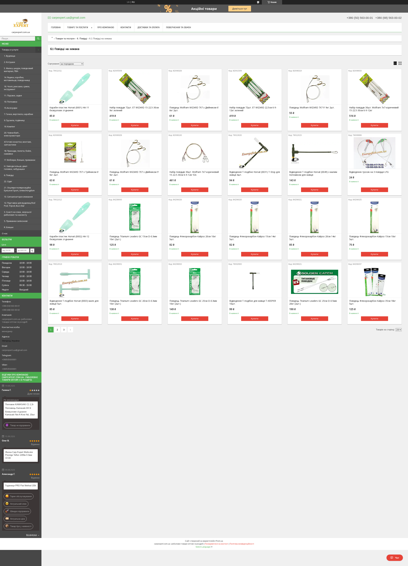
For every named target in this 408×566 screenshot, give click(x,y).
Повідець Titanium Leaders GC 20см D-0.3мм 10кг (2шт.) (133, 302)
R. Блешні (8, 227)
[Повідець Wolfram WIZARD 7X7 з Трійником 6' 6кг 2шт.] (75, 153)
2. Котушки (9, 62)
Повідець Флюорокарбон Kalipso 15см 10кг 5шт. (372, 238)
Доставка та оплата (149, 27)
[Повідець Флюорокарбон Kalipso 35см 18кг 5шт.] (374, 282)
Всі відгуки (31, 534)
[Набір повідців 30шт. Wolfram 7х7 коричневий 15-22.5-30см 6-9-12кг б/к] (195, 153)
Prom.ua (219, 541)
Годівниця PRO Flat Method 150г (20, 485)
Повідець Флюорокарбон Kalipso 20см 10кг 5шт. (192, 238)
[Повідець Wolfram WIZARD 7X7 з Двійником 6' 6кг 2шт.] (195, 88)
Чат (397, 557)
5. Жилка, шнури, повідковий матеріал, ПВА (18, 70)
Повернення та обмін (178, 27)
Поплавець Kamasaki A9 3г (18, 408)
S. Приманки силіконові (16, 221)
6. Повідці (9, 175)
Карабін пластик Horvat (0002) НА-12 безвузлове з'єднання (69, 238)
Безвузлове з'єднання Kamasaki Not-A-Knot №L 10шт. (20, 413)
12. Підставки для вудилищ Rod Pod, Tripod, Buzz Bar (19, 204)
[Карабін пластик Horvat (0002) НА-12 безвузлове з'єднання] (75, 217)
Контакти (125, 27)
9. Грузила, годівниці (14, 120)
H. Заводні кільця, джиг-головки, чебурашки (16, 167)
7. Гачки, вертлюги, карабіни (18, 114)
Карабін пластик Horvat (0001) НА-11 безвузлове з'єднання (69, 109)
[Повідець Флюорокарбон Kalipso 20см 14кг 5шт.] (314, 217)
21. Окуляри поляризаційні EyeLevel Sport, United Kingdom (19, 189)
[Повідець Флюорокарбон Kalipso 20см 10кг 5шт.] (195, 217)
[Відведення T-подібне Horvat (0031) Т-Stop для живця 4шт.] (254, 153)
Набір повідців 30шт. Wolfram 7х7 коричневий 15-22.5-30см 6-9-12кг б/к (194, 173)
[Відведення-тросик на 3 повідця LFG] (374, 153)
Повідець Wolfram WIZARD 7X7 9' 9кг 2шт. (311, 107)
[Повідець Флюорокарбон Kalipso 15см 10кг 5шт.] (374, 217)
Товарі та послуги (77, 27)
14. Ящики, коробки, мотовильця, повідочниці (17, 79)
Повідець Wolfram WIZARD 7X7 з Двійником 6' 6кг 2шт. (194, 109)
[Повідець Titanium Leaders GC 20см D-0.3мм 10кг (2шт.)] (135, 282)
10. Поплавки (10, 101)
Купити (75, 125)
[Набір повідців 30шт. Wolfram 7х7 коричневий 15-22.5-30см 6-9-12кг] (374, 88)
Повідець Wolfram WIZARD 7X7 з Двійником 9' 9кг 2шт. (134, 173)
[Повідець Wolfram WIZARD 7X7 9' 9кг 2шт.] (314, 88)
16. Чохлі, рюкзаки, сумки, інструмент (17, 88)
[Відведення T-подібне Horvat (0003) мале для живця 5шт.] (75, 282)
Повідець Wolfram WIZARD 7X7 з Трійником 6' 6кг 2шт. (74, 173)
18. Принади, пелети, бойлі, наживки (17, 152)
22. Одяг (8, 181)
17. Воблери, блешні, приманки (19, 159)
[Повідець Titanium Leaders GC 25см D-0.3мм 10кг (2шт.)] (195, 282)
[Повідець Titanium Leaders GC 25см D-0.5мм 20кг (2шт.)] (314, 282)
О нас (4, 233)
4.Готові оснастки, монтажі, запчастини (17, 143)
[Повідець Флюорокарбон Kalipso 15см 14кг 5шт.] (254, 217)
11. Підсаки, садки (13, 95)
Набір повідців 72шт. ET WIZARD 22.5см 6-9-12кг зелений (253, 109)
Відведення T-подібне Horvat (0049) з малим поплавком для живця (313, 173)
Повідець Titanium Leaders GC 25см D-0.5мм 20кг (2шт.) (313, 302)
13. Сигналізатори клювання (18, 196)
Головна (56, 27)
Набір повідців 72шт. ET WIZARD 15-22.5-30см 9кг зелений (134, 109)
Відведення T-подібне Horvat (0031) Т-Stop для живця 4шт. (254, 173)
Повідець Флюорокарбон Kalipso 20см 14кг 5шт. (312, 238)
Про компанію (105, 27)
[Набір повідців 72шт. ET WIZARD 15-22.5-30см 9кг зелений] (135, 88)
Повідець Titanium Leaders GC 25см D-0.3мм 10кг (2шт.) (193, 302)
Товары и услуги (10, 49)
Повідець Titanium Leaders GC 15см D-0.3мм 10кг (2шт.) (133, 238)
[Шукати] (38, 38)
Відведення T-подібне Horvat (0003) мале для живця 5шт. (74, 302)
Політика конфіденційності (242, 544)
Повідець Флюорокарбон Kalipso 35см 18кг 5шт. (372, 302)
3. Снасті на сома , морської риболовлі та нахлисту (17, 213)
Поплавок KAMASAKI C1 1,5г (19, 404)
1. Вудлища (9, 55)
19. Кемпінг (9, 126)
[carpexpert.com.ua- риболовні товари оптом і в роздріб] (20, 23)
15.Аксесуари (10, 107)
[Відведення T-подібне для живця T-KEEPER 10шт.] (254, 282)
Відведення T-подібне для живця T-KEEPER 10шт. (252, 302)
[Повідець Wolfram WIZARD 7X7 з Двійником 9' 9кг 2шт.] (135, 153)
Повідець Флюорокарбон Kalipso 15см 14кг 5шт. (252, 238)
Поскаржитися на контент (216, 544)
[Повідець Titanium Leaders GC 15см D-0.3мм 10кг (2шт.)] (135, 217)
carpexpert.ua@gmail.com (14, 350)
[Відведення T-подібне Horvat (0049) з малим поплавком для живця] (314, 153)
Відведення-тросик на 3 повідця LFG (369, 172)
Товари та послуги (65, 38)
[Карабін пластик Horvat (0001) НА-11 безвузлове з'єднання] (75, 88)
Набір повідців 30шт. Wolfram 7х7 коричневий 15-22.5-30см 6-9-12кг (374, 109)
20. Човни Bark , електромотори (12, 134)
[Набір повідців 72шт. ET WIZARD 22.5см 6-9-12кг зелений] (254, 88)
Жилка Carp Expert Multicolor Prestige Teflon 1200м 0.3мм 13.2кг (19, 455)
